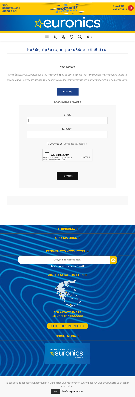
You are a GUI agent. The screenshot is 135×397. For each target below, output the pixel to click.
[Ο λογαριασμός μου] (55, 37)
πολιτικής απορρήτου (71, 266)
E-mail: (67, 114)
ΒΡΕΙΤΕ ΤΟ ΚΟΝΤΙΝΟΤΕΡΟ (67, 326)
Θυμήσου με (56, 143)
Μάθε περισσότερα (72, 391)
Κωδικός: (67, 128)
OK (55, 391)
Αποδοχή (66, 266)
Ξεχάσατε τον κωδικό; (75, 143)
